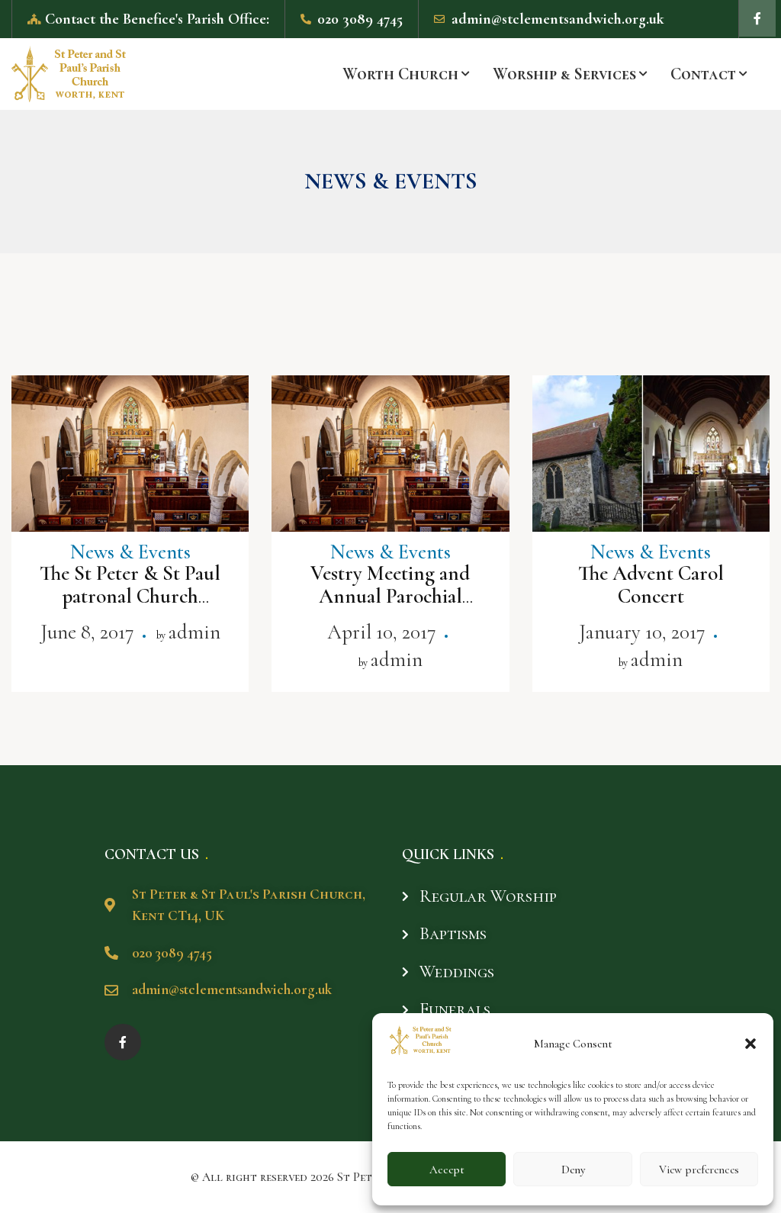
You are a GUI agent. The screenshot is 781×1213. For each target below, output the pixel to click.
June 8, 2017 (87, 632)
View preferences (699, 1169)
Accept (446, 1169)
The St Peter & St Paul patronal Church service (130, 596)
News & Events (130, 552)
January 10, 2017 (642, 632)
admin (194, 632)
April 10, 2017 (381, 632)
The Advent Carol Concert (651, 585)
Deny (573, 1169)
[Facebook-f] (757, 18)
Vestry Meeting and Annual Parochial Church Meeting (390, 596)
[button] (750, 1043)
